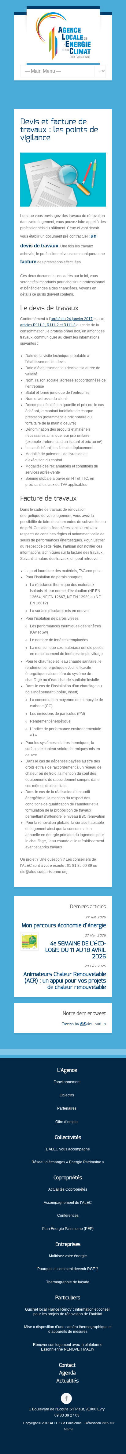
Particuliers (67, 1297)
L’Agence (67, 1070)
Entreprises (67, 1244)
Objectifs (67, 1095)
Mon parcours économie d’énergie (64, 926)
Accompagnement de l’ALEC (68, 1202)
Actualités (67, 1380)
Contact (67, 1365)
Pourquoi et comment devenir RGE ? (67, 1269)
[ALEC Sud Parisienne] (63, 36)
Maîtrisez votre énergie (68, 1256)
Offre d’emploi (67, 1122)
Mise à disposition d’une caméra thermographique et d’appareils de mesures (68, 1329)
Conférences (68, 1215)
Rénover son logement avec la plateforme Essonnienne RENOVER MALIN (67, 1347)
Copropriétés (68, 1177)
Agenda (67, 1373)
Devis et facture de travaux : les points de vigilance (59, 130)
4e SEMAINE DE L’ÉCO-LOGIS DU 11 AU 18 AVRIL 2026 (75, 950)
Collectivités (68, 1137)
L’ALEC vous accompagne (68, 1149)
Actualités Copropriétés (67, 1189)
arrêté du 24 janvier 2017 (72, 319)
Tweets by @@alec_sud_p (84, 1024)
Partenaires (66, 1108)
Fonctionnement (67, 1082)
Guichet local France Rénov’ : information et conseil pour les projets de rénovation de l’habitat (67, 1311)
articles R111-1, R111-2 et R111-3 (48, 325)
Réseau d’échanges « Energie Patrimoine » (67, 1162)
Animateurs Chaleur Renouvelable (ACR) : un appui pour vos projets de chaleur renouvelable (64, 981)
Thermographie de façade (67, 1282)
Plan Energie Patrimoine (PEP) (68, 1229)
